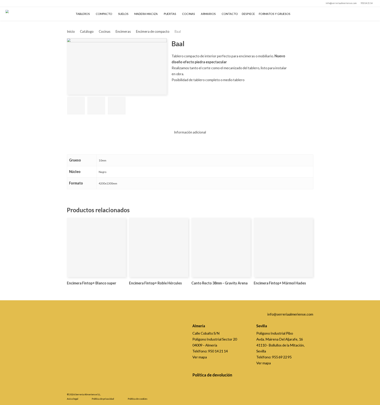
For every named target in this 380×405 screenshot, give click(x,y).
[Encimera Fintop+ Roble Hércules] (158, 247)
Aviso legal (72, 398)
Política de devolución (212, 374)
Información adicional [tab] (190, 132)
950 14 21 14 (218, 351)
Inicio (71, 32)
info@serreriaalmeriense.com (290, 314)
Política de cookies (137, 398)
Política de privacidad (103, 398)
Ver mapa (199, 357)
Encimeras (123, 32)
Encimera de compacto (152, 32)
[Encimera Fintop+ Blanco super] (96, 247)
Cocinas (104, 32)
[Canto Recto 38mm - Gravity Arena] (221, 247)
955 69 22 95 (282, 357)
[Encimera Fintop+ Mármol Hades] (283, 247)
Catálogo (87, 32)
